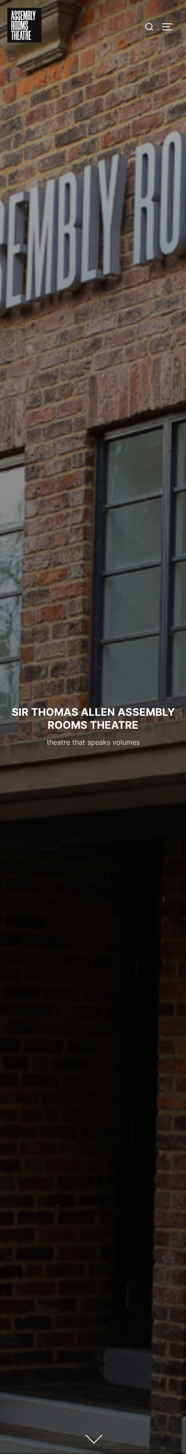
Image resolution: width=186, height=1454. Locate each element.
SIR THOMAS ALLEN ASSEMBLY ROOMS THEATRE (93, 718)
